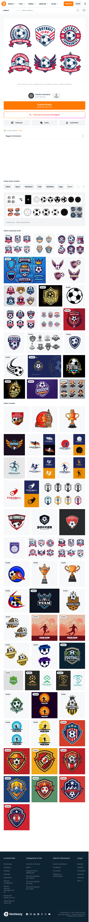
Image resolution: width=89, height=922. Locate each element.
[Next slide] (80, 185)
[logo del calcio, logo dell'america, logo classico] (74, 341)
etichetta (50, 185)
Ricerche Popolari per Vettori (33, 876)
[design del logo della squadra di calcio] (44, 654)
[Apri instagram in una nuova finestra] (31, 913)
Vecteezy (7, 866)
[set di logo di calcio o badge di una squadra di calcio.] (41, 546)
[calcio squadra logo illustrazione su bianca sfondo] (72, 732)
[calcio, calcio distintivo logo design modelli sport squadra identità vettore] (17, 521)
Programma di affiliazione (31, 870)
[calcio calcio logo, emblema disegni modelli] (44, 521)
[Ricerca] (77, 10)
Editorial (42, 4)
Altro (77, 879)
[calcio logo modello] (39, 679)
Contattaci (57, 866)
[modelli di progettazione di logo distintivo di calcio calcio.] (44, 341)
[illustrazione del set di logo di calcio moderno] (71, 243)
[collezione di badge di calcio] (20, 294)
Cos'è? (20, 130)
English (78, 862)
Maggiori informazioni (13, 135)
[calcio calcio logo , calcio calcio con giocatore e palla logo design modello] (41, 443)
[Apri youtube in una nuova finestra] (49, 913)
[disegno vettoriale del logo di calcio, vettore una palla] (74, 365)
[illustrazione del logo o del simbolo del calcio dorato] (50, 294)
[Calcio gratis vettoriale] (66, 269)
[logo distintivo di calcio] (44, 243)
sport (17, 185)
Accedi (78, 4)
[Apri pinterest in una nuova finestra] (38, 913)
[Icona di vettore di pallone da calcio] (74, 294)
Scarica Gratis (44, 105)
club (39, 185)
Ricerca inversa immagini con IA (9, 888)
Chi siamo (57, 869)
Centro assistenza (60, 862)
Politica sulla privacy (77, 913)
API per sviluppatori (8, 880)
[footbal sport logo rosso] (72, 521)
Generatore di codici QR (9, 900)
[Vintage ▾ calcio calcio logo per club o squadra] (72, 654)
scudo (70, 185)
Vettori (10, 4)
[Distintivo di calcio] (74, 318)
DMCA (28, 866)
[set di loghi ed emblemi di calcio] (72, 387)
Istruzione (8, 876)
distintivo (29, 185)
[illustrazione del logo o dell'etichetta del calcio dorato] (14, 387)
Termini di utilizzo (62, 913)
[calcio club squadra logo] (14, 546)
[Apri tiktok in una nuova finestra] (42, 913)
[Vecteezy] (3, 3)
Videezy (7, 869)
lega (61, 185)
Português (80, 869)
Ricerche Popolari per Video (33, 886)
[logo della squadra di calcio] (14, 443)
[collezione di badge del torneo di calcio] (21, 318)
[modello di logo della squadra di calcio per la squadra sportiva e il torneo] (42, 387)
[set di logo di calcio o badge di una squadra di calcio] (18, 243)
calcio (8, 185)
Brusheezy (8, 862)
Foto (21, 4)
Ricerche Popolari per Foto (33, 881)
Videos (31, 4)
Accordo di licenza (33, 862)
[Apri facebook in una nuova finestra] (27, 913)
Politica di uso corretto (74, 915)
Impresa (7, 873)
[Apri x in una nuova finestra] (46, 913)
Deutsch (79, 873)
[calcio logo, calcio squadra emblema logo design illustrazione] (14, 466)
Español (79, 866)
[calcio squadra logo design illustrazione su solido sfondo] (17, 760)
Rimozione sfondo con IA (9, 895)
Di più (53, 4)
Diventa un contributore (58, 874)
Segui (56, 97)
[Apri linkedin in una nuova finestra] (34, 913)
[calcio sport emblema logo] (17, 704)
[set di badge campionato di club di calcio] (51, 318)
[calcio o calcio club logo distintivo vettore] (73, 599)
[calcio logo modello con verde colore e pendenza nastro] (13, 679)
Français (79, 876)
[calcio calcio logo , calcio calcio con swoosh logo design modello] (21, 492)
